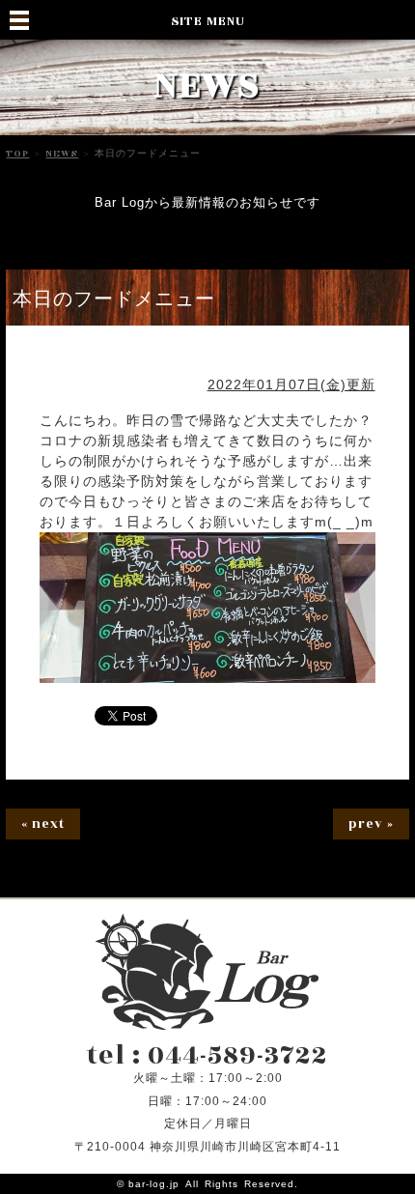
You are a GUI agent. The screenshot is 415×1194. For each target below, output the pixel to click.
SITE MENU (208, 21)
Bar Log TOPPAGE (207, 972)
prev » (371, 824)
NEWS (61, 153)
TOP (17, 153)
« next (43, 824)
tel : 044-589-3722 (207, 1055)
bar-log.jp (154, 1184)
